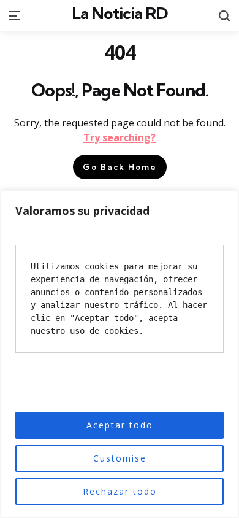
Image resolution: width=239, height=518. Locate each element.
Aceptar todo (119, 425)
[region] (119, 354)
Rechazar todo (120, 491)
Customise (119, 458)
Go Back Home (120, 167)
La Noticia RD (120, 13)
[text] (119, 299)
